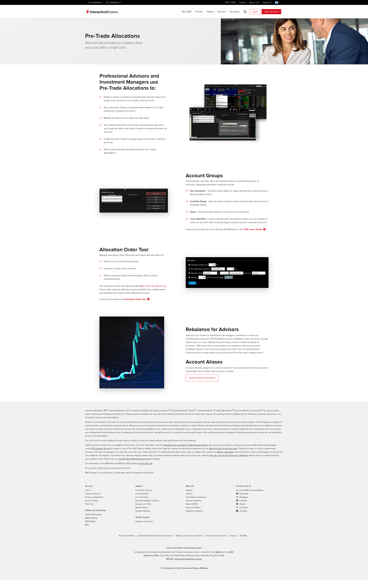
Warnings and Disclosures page (223, 448)
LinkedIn (243, 501)
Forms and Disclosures (216, 536)
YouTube (243, 511)
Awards (189, 490)
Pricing (198, 11)
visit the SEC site (145, 463)
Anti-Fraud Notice (126, 536)
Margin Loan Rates (225, 452)
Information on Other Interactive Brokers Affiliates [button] (185, 568)
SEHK (218, 552)
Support (266, 2)
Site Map (243, 536)
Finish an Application (94, 497)
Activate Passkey (142, 511)
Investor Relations (194, 501)
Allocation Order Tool (135, 299)
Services (221, 11)
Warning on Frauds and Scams (189, 536)
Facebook (243, 494)
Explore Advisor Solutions (202, 377)
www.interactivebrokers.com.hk (188, 559)
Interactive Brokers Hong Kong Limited (184, 548)
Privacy (233, 536)
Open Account (271, 11)
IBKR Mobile (90, 521)
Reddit (242, 504)
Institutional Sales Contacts (147, 501)
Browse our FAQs (143, 504)
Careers (242, 2)
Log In (255, 11)
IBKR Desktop (91, 518)
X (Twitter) (243, 507)
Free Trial (89, 504)
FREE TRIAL (230, 2)
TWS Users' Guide (253, 229)
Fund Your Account (144, 490)
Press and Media (193, 507)
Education (235, 11)
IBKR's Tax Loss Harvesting (152, 286)
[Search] (245, 11)
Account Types (91, 501)
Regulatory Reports (194, 511)
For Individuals (94, 2)
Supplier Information (144, 521)
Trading (210, 11)
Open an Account (93, 494)
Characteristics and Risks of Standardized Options (186, 445)
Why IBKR (187, 11)
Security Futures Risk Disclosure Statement (229, 455)
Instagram (243, 497)
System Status (141, 507)
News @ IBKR (192, 504)
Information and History (196, 497)
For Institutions (113, 2)
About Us (253, 2)
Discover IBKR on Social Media (249, 490)
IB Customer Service (101, 448)
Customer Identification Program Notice (155, 536)
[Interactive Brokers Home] (102, 10)
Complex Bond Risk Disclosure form (134, 459)
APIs (87, 525)
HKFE (231, 552)
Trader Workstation (93, 514)
